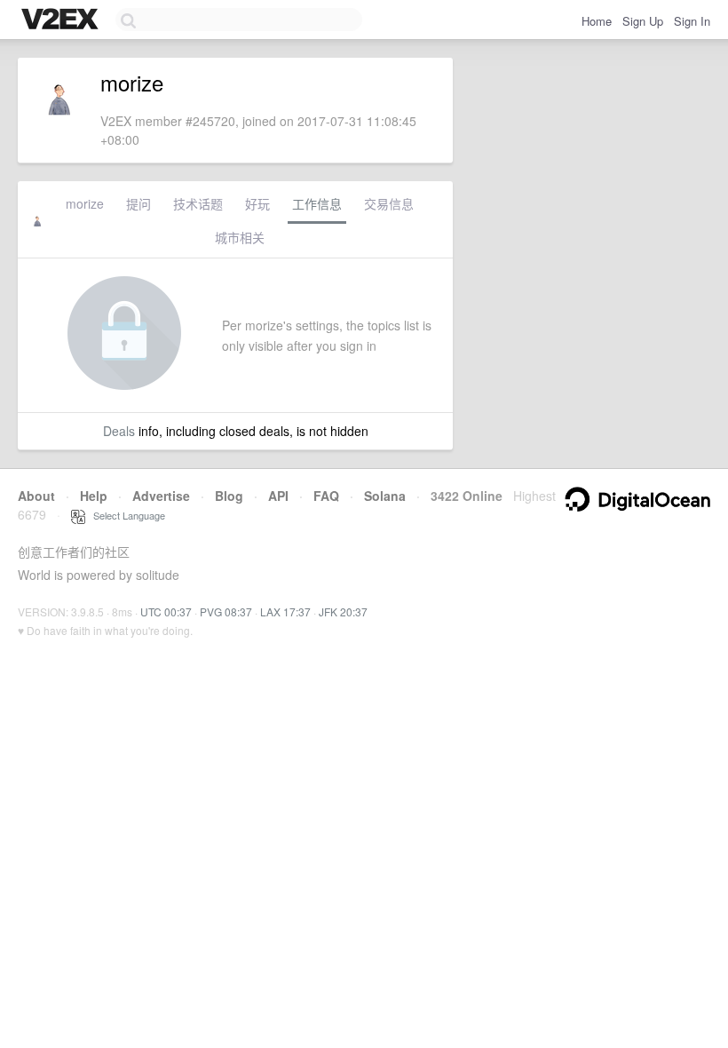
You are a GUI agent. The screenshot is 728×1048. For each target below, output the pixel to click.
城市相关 (240, 237)
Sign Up (642, 20)
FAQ (326, 495)
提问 (138, 203)
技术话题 (198, 203)
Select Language (125, 515)
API (278, 495)
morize (85, 203)
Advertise (161, 495)
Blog (229, 495)
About (36, 495)
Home (597, 20)
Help (93, 495)
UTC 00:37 (166, 611)
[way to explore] (62, 20)
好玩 (257, 203)
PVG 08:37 (226, 611)
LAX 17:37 (285, 611)
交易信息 (389, 203)
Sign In (692, 20)
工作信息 (317, 203)
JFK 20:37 (343, 611)
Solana (385, 495)
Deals (119, 431)
